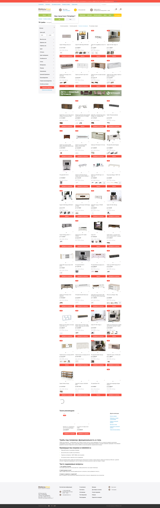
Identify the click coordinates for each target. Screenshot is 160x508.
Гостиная (50, 15)
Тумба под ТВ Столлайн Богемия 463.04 (98, 75)
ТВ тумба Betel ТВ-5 (95, 383)
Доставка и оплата (56, 4)
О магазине (41, 4)
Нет (70, 19)
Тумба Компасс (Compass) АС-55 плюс (67, 474)
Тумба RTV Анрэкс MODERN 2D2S (67, 413)
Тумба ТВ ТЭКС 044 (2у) (112, 204)
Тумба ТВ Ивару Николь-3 (65, 44)
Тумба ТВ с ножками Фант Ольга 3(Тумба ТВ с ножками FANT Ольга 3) (98, 115)
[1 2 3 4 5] (67, 36)
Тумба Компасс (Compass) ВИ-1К (67, 354)
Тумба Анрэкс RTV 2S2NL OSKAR (114, 413)
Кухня (44, 15)
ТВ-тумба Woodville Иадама (113, 144)
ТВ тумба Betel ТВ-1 (95, 473)
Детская (90, 15)
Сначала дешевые (64, 26)
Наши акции (74, 4)
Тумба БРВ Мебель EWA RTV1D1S (114, 473)
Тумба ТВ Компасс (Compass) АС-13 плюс (113, 504)
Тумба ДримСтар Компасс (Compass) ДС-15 (81, 504)
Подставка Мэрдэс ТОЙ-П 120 (113, 174)
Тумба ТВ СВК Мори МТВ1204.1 (66, 204)
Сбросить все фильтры (47, 90)
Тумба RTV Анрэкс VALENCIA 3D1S (81, 384)
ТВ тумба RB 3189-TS (79, 264)
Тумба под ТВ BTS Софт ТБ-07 (81, 74)
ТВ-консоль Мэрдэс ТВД (112, 294)
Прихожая (82, 15)
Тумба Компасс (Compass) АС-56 (98, 503)
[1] (82, 465)
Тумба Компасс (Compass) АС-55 (82, 354)
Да (59, 19)
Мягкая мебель (98, 15)
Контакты (48, 4)
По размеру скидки (93, 26)
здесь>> (115, 1)
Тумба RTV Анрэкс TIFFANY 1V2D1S (97, 205)
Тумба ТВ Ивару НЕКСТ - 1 (65, 234)
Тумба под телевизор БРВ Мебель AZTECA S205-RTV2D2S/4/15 (81, 145)
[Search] (120, 4)
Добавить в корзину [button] (67, 56)
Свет (110, 15)
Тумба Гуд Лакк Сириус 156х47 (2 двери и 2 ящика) (114, 75)
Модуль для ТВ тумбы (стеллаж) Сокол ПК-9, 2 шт (67, 325)
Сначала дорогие (73, 26)
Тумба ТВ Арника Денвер (112, 115)
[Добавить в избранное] (73, 41)
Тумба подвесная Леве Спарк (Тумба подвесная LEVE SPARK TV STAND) (82, 325)
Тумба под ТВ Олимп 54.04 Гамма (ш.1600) (82, 205)
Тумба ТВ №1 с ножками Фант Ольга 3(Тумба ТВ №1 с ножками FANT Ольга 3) (114, 235)
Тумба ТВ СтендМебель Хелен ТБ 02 (98, 45)
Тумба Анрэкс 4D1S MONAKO (81, 473)
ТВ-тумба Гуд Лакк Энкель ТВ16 (66, 443)
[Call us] (75, 10)
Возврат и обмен (66, 4)
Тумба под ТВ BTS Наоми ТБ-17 (113, 264)
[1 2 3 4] (67, 106)
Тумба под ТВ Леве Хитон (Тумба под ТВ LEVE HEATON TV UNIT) (114, 325)
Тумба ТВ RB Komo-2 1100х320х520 (64, 504)
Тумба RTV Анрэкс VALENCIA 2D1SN (113, 444)
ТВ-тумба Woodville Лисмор (97, 354)
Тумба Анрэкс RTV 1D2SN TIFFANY (80, 235)
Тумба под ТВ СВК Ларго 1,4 (97, 443)
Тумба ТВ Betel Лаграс (64, 383)
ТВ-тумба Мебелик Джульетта (97, 264)
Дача (105, 15)
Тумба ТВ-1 (93, 234)
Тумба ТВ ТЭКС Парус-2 (96, 324)
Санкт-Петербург (66, 10)
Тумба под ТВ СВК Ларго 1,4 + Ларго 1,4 (97, 175)
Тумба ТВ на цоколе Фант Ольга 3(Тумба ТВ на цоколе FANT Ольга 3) (67, 115)
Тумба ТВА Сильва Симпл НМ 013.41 (66, 265)
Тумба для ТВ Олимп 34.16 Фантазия (65, 75)
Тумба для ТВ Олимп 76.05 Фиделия (65, 295)
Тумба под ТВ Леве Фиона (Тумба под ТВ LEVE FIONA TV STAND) (82, 414)
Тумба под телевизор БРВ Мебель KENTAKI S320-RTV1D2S (66, 145)
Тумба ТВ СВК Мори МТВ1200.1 (82, 44)
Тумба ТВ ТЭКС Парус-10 (112, 44)
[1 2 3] (98, 136)
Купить (82, 56)
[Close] (54, 27)
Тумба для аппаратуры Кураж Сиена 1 (113, 384)
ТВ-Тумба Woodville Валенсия (81, 294)
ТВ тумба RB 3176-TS (64, 174)
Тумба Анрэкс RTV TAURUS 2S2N (98, 413)
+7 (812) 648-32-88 (81, 10)
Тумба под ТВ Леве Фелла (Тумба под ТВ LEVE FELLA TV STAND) (82, 115)
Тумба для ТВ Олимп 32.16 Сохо (98, 144)
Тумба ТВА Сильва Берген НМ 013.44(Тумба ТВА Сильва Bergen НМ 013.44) (98, 295)
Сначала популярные (83, 26)
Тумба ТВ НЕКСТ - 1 (79, 443)
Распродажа (117, 15)
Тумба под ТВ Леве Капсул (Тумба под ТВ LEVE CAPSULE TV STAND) (82, 175)
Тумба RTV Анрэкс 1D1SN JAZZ (113, 354)
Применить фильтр (47, 87)
